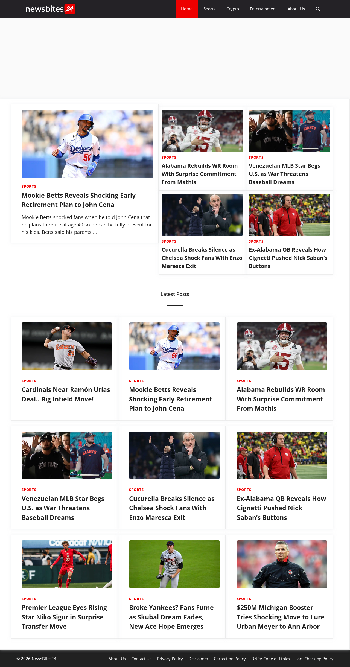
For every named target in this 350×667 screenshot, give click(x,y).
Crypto (232, 8)
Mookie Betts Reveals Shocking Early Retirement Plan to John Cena (170, 399)
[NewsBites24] (51, 9)
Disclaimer (198, 658)
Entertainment (263, 8)
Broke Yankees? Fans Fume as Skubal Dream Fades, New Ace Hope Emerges (171, 617)
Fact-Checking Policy (314, 658)
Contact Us (141, 658)
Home (186, 8)
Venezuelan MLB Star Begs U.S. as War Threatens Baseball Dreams (284, 174)
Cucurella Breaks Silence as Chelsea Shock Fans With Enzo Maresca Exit (202, 258)
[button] (317, 9)
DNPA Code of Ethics (270, 658)
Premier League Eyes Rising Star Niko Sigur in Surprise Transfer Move (64, 617)
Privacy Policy (170, 658)
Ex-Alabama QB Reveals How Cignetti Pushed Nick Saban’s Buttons (288, 258)
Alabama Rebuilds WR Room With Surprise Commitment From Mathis (200, 174)
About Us (296, 8)
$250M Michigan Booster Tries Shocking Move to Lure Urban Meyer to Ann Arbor (281, 617)
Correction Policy (230, 658)
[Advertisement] (164, 58)
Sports (209, 8)
